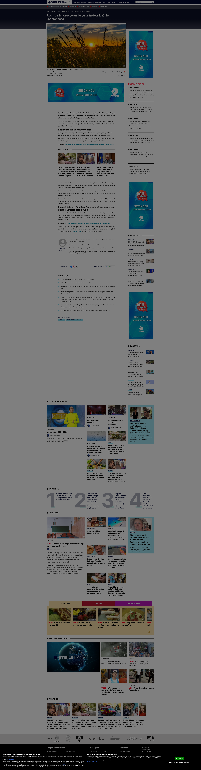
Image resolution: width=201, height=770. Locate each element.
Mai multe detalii (10, 759)
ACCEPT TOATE (179, 758)
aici (64, 764)
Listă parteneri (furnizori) (92, 761)
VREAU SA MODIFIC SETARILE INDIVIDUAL (179, 762)
